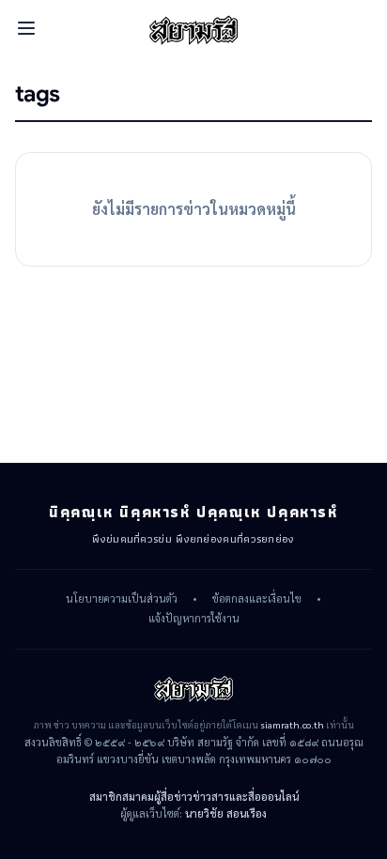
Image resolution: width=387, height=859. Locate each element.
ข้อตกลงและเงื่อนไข (257, 599)
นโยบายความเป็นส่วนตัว (122, 599)
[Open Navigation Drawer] (26, 28)
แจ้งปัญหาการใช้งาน (194, 618)
